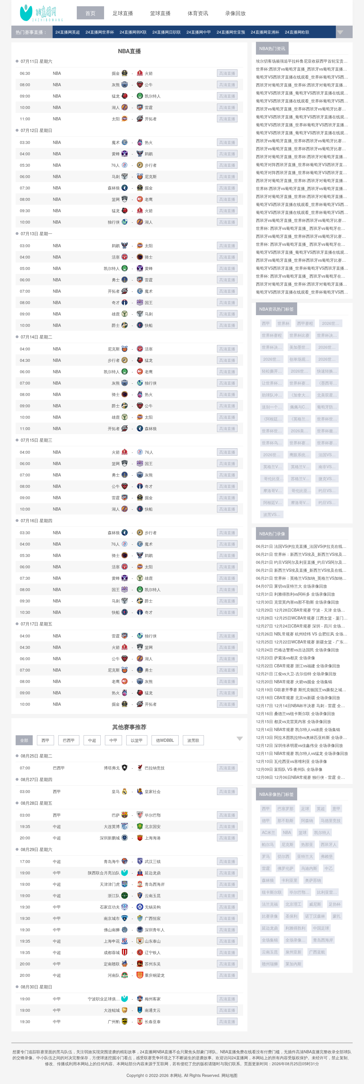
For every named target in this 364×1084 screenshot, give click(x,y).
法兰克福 (270, 904)
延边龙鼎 (270, 928)
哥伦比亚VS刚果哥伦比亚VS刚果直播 (299, 491)
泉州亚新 (293, 952)
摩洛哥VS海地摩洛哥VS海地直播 (272, 491)
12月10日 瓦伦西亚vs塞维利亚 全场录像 (291, 761)
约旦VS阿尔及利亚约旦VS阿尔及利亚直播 (327, 502)
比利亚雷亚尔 (327, 892)
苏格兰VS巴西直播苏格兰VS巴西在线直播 (299, 479)
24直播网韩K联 (133, 32)
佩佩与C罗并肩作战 (299, 407)
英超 (321, 808)
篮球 (303, 832)
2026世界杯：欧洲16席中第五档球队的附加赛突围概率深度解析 (272, 455)
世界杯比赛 (299, 335)
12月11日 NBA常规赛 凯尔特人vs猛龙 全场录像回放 (302, 753)
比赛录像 (270, 916)
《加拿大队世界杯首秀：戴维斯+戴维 (299, 395)
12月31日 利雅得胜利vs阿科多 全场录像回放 (295, 594)
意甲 (336, 808)
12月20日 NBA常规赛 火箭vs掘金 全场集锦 (294, 681)
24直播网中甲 (199, 32)
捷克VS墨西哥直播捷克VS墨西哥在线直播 (327, 479)
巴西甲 (69, 740)
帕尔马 (268, 844)
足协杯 (335, 904)
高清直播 (227, 73)
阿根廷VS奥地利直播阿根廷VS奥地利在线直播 (272, 502)
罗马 (266, 856)
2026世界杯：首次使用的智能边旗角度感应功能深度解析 (327, 347)
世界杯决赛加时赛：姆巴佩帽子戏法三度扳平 (327, 335)
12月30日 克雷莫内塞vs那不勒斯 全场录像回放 (297, 602)
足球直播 (123, 12)
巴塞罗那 (285, 808)
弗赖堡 (327, 856)
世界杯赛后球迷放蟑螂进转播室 (327, 443)
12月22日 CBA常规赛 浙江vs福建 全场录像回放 (298, 665)
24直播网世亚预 (231, 32)
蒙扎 (337, 916)
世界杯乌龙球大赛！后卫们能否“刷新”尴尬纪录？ (272, 443)
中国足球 (321, 928)
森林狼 (268, 880)
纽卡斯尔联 (272, 892)
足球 (305, 808)
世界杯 (283, 323)
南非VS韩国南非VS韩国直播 (327, 467)
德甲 (266, 820)
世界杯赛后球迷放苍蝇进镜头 (299, 443)
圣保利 (291, 916)
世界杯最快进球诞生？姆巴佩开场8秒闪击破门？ (327, 431)
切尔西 (283, 856)
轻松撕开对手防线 (272, 371)
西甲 (45, 740)
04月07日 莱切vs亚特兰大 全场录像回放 (291, 586)
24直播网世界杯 (100, 32)
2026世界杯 (330, 323)
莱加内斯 (293, 964)
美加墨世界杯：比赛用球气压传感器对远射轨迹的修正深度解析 (299, 347)
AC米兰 (268, 832)
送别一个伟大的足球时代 (272, 407)
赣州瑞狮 (270, 964)
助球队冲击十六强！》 (272, 395)
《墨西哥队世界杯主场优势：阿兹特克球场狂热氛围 (327, 383)
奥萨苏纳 (313, 880)
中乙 (329, 868)
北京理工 (293, 904)
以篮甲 (137, 740)
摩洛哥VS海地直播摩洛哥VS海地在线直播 (299, 502)
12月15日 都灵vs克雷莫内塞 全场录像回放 (293, 721)
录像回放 (235, 12)
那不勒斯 (285, 820)
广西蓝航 (317, 952)
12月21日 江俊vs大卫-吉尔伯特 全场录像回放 (296, 673)
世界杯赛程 (272, 335)
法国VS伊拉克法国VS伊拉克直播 (327, 455)
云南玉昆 (270, 952)
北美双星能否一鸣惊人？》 (327, 395)
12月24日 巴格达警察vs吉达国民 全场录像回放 (297, 650)
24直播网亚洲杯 (265, 32)
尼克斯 (287, 844)
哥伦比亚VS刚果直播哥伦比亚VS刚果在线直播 (272, 479)
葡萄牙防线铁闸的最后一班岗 (327, 407)
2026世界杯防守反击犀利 (299, 371)
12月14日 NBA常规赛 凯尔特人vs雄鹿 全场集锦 (298, 729)
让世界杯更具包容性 (272, 383)
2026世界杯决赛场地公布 (272, 359)
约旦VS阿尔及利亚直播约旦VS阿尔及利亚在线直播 (327, 491)
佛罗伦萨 (285, 868)
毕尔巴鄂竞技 (299, 892)
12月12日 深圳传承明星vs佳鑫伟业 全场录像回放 (299, 745)
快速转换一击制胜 (327, 371)
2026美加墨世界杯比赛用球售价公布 (299, 431)
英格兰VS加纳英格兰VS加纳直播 (272, 467)
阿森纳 (307, 820)
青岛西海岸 (323, 940)
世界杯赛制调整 (299, 383)
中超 (92, 740)
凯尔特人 (322, 832)
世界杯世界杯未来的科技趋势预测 (327, 419)
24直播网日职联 (166, 32)
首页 (90, 12)
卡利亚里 (289, 880)
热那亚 (307, 844)
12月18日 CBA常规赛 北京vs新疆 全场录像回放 (298, 697)
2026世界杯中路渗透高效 (327, 359)
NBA (287, 832)
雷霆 (266, 868)
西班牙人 (329, 844)
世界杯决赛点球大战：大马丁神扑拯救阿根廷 (272, 347)
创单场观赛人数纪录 (299, 359)
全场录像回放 (295, 940)
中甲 (113, 740)
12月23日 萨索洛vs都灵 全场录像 (285, 657)
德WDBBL (165, 740)
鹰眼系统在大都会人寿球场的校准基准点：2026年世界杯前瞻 (299, 455)
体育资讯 (198, 12)
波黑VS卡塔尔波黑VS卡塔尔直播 (271, 514)
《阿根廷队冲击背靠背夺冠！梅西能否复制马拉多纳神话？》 (272, 419)
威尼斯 (315, 904)
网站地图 (229, 1075)
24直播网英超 (67, 32)
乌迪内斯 (309, 868)
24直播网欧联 (297, 32)
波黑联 (193, 740)
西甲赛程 (305, 323)
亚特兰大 (305, 856)
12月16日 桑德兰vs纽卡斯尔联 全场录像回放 (295, 713)
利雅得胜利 (295, 928)
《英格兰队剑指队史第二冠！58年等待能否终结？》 (299, 419)
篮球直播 (160, 12)
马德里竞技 (331, 820)
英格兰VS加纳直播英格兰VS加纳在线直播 (299, 467)
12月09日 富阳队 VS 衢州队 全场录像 (289, 769)
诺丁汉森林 (315, 916)
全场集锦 (270, 940)
